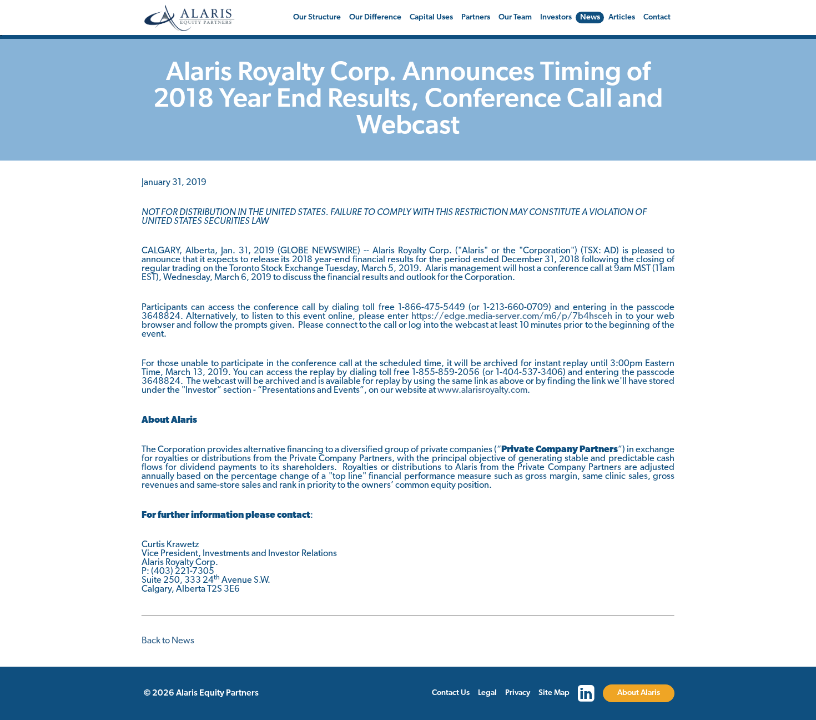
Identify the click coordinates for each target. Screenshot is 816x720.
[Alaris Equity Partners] (189, 17)
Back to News (168, 641)
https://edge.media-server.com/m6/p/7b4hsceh (511, 316)
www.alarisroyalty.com (482, 390)
